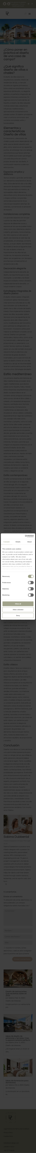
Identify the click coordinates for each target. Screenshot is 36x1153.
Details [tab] (18, 542)
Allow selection (18, 609)
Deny (18, 615)
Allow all (18, 604)
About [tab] (29, 542)
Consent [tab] (7, 542)
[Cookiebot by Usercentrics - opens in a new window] (25, 536)
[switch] (31, 582)
